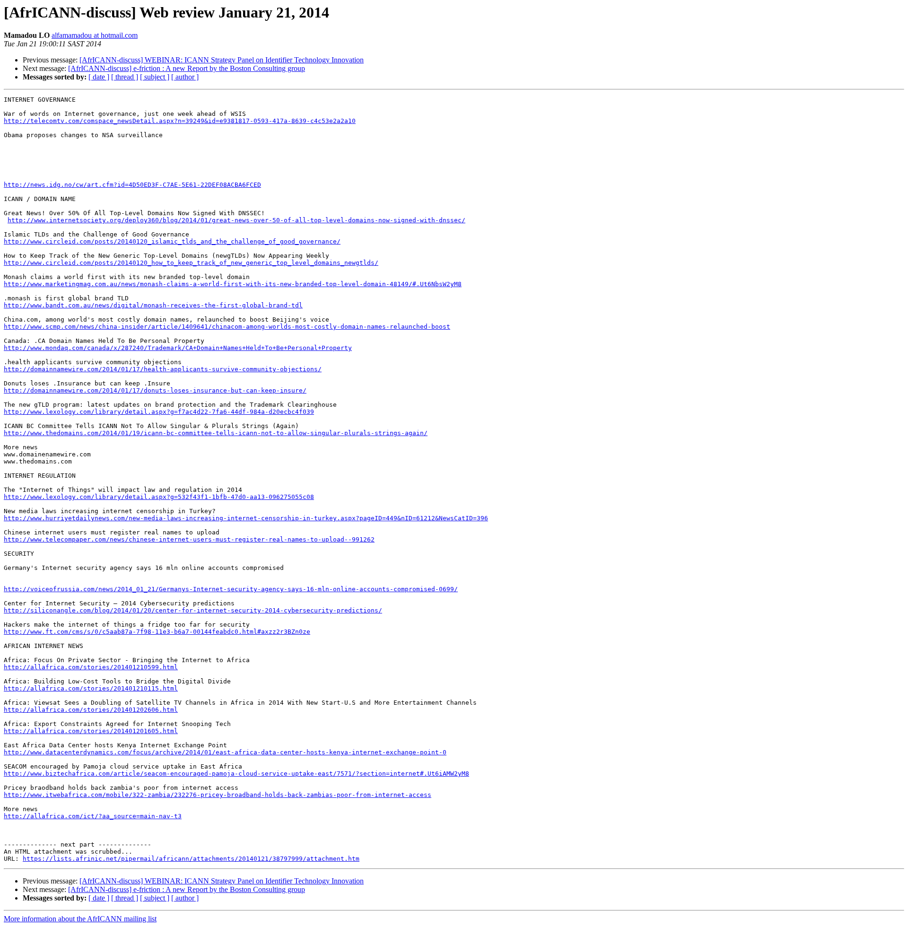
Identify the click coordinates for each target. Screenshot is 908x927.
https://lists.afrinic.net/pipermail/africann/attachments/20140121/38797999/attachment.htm (191, 858)
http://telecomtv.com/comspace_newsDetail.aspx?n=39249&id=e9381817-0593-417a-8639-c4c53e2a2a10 (180, 120)
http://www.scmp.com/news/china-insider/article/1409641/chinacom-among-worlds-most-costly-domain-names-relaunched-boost (227, 326)
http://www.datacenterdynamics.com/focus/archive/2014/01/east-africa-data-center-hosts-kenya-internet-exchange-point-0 (225, 752)
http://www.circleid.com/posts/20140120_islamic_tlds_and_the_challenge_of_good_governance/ (172, 241)
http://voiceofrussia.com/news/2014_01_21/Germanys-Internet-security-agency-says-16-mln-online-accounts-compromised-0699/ (231, 589)
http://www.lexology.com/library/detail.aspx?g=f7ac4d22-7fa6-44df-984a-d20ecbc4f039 (159, 411)
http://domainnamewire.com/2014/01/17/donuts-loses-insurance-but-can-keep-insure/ (155, 390)
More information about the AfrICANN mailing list (80, 919)
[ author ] (185, 77)
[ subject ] (154, 77)
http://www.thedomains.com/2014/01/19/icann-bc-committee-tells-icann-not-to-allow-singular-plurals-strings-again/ (216, 433)
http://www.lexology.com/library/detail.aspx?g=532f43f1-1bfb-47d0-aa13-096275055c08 (159, 496)
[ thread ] (124, 77)
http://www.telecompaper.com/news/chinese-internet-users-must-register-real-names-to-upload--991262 (189, 539)
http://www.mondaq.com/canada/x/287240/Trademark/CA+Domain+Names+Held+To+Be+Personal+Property (178, 347)
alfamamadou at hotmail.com (95, 35)
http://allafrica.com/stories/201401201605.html (91, 731)
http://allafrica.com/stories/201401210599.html (91, 667)
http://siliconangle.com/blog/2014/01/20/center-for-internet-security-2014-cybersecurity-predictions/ (193, 610)
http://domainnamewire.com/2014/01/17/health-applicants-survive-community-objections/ (163, 369)
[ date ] (98, 77)
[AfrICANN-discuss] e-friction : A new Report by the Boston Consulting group (186, 68)
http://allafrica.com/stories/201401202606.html (91, 709)
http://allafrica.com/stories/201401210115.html (91, 688)
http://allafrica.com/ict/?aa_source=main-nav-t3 (93, 816)
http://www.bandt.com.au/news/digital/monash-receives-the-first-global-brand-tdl (153, 305)
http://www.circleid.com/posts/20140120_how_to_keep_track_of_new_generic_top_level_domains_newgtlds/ (191, 262)
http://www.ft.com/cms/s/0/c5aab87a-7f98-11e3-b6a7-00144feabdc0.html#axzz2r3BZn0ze (157, 631)
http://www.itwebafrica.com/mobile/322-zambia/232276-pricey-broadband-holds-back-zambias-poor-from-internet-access (217, 794)
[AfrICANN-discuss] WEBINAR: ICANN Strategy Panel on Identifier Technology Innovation (221, 60)
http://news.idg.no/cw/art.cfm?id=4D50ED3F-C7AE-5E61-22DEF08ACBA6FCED (132, 184)
